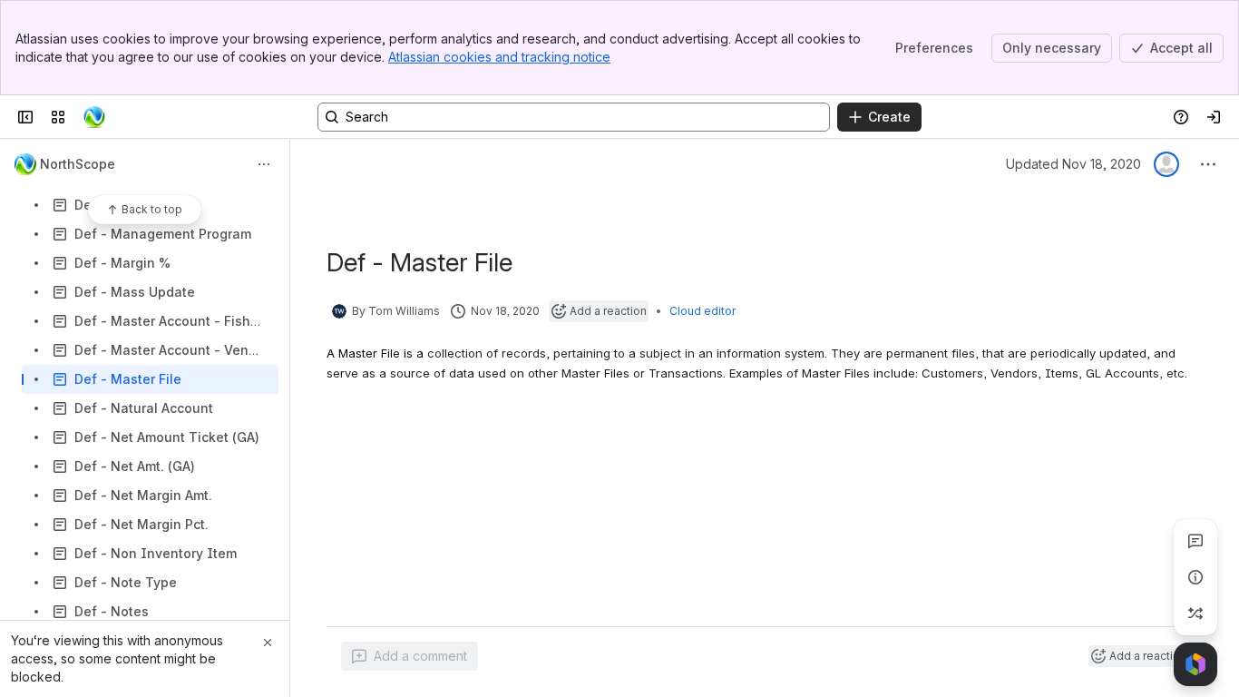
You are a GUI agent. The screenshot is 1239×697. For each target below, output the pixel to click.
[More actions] (264, 164)
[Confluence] (94, 117)
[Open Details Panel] (1195, 577)
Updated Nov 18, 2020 (1073, 164)
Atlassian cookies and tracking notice (499, 56)
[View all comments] (1195, 540)
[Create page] (1195, 613)
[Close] (267, 642)
